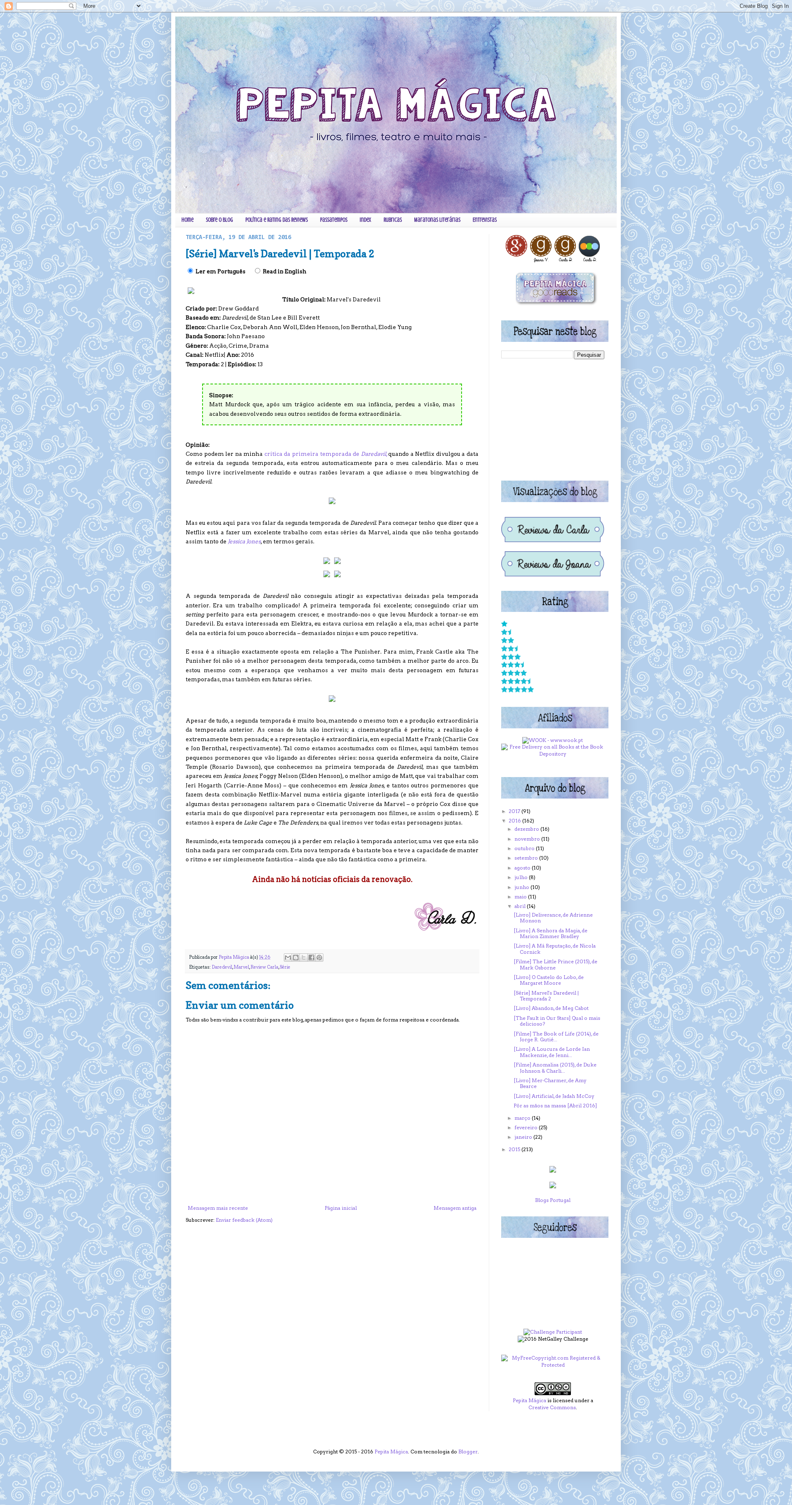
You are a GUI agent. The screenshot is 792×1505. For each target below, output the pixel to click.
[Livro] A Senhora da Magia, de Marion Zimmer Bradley (550, 933)
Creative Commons (552, 1407)
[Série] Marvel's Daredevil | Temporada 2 (546, 996)
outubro (525, 848)
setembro (526, 858)
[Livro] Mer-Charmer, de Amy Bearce (550, 1083)
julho (521, 877)
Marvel (241, 967)
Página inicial (341, 1208)
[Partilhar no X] (303, 957)
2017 (515, 811)
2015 (515, 1149)
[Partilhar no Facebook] (311, 957)
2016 (515, 821)
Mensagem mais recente (218, 1208)
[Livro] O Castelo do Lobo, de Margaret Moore (549, 980)
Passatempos (333, 220)
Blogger (468, 1451)
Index (365, 220)
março (523, 1118)
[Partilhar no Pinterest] (319, 957)
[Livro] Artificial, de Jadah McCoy (554, 1096)
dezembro (527, 829)
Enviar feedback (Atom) (244, 1220)
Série (285, 967)
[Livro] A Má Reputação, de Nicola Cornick (555, 949)
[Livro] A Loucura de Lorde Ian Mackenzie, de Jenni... (552, 1052)
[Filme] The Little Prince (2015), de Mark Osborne (555, 964)
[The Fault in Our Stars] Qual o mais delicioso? (557, 1021)
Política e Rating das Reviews (276, 220)
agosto (523, 868)
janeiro (523, 1137)
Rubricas (393, 220)
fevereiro (526, 1127)
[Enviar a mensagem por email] (288, 957)
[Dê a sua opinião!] (296, 957)
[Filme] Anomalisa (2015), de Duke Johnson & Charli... (555, 1068)
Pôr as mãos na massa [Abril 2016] (555, 1105)
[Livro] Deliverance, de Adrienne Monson (553, 918)
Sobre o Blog (219, 220)
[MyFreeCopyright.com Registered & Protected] (552, 1365)
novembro (527, 839)
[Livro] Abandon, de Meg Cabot (551, 1008)
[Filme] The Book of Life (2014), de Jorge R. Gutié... (556, 1037)
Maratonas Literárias (437, 220)
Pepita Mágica (529, 1400)
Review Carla (264, 967)
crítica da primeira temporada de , (326, 453)
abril (520, 906)
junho (522, 887)
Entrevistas (485, 220)
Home (187, 220)
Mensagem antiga (455, 1208)
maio (521, 897)
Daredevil (222, 967)
